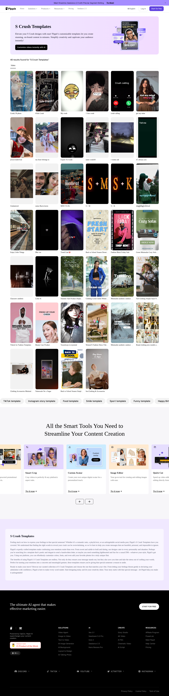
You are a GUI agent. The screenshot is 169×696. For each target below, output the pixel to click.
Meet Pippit (150, 640)
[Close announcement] (165, 3)
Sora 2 (91, 640)
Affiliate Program (152, 632)
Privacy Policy (127, 691)
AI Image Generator (66, 643)
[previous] (80, 501)
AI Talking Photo (64, 655)
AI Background (64, 647)
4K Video (121, 636)
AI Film (120, 640)
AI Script (121, 647)
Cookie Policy (140, 691)
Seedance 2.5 (94, 643)
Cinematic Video (124, 643)
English (132, 9)
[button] (31, 47)
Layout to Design (65, 651)
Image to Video (64, 636)
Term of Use (154, 691)
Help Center (150, 643)
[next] (89, 501)
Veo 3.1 (91, 632)
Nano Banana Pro (96, 647)
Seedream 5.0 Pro (96, 636)
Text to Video (63, 640)
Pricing (148, 647)
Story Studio (123, 632)
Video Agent (63, 632)
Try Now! (110, 3)
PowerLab (150, 636)
